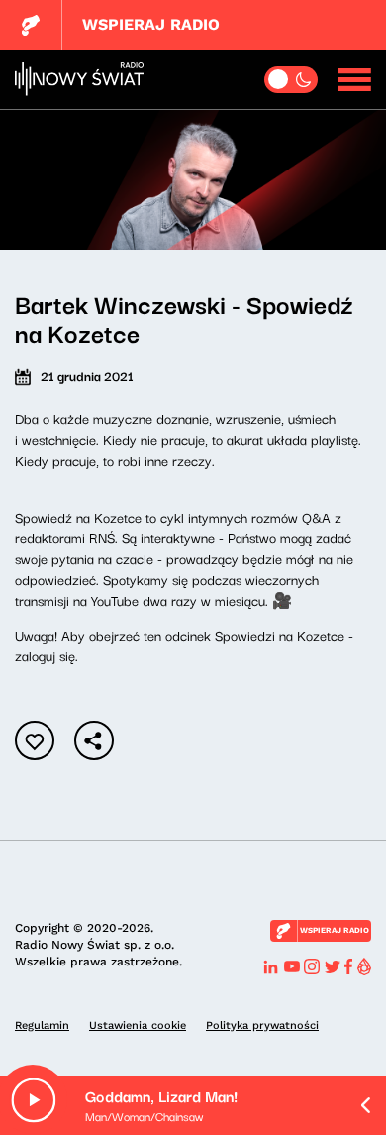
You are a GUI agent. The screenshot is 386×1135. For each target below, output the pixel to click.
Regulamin (42, 1025)
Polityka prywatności (262, 1025)
